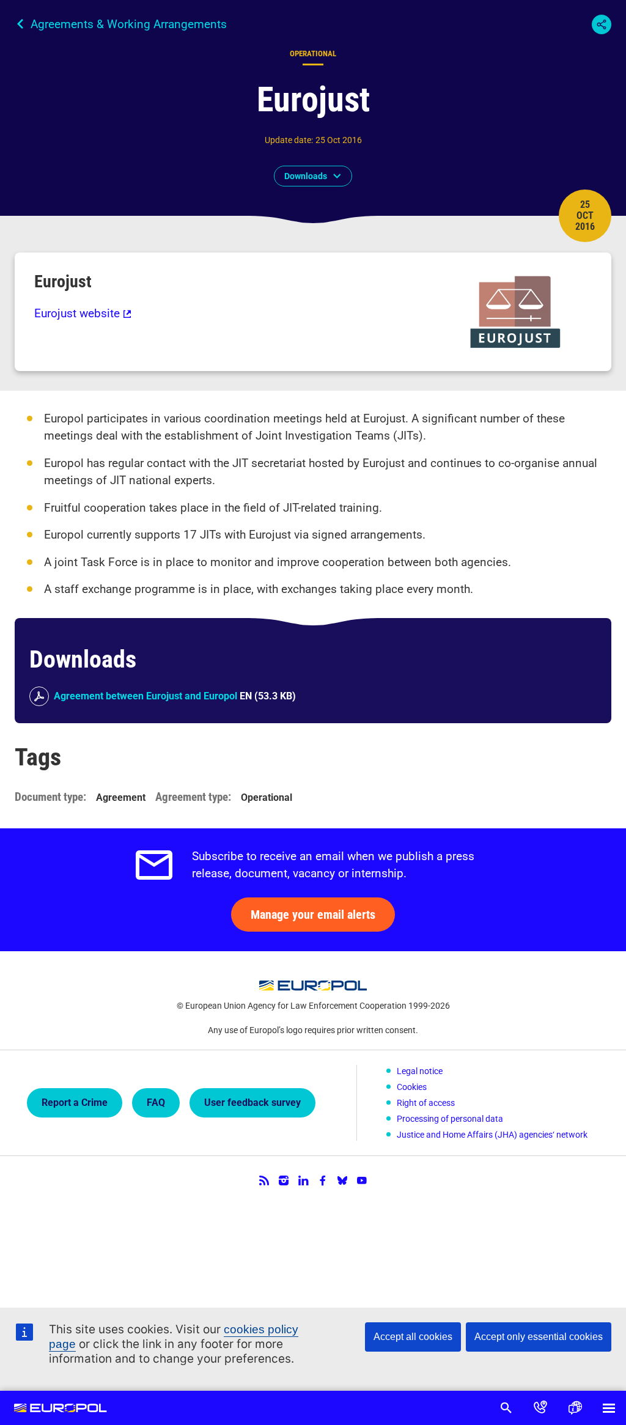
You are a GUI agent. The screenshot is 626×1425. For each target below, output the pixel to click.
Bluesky (342, 1180)
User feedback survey (252, 1102)
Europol (60, 1408)
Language (575, 1408)
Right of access (426, 1103)
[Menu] (609, 1408)
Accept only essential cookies (538, 1336)
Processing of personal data (450, 1119)
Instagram (283, 1180)
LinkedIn (303, 1180)
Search (506, 1408)
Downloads (305, 176)
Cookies (412, 1087)
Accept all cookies (413, 1336)
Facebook (323, 1180)
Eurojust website (77, 313)
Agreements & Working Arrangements (129, 24)
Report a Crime (75, 1102)
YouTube (362, 1180)
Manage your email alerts (313, 914)
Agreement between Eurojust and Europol (145, 696)
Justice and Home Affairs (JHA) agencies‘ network (492, 1135)
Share (601, 24)
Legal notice (420, 1071)
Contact (540, 1408)
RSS (264, 1180)
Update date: (289, 140)
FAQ (156, 1102)
